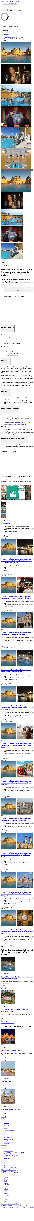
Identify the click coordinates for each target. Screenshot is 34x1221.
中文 (5, 1201)
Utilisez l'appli (4, 32)
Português (6, 1195)
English (6, 1177)
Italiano (6, 1190)
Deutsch (6, 1183)
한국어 (6, 1189)
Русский (6, 1198)
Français (6, 1187)
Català (5, 1178)
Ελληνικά (6, 1184)
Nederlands (6, 1192)
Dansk (5, 1181)
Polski (5, 1196)
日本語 (6, 1193)
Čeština (6, 1180)
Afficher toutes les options (7, 1023)
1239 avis (6, 265)
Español (6, 1186)
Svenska (6, 1199)
